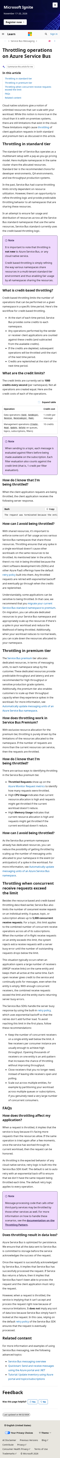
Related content (13, 97)
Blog (44, 1440)
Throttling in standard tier (18, 78)
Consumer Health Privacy (15, 1449)
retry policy (9, 574)
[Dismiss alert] (55, 4)
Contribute (8, 1444)
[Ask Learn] (49, 41)
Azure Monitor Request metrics (26, 786)
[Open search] (46, 34)
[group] (30, 515)
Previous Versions (29, 1440)
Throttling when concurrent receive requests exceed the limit (28, 88)
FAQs (7, 93)
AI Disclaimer (9, 1440)
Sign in (54, 33)
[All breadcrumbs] (5, 41)
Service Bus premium (19, 658)
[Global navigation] (3, 34)
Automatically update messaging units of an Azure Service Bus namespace (28, 871)
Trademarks (8, 1453)
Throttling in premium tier (18, 82)
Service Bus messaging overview (27, 1361)
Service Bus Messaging (23, 40)
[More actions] (55, 41)
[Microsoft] (30, 34)
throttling (43, 127)
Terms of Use (41, 1449)
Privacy (20, 1444)
